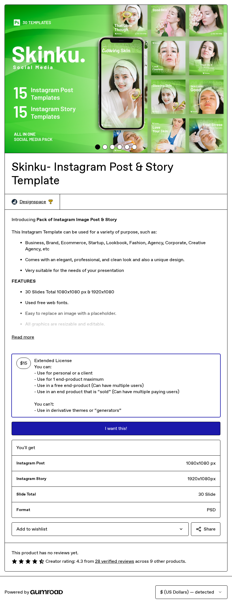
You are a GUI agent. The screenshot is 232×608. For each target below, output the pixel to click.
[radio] (116, 385)
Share (210, 529)
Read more (23, 337)
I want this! (116, 428)
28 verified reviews (114, 561)
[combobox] (100, 529)
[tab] (97, 147)
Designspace (36, 202)
